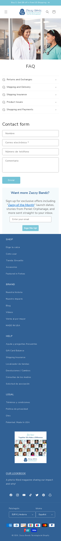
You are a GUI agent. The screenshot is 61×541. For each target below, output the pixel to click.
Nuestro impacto (14, 298)
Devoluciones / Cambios (18, 370)
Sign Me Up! (30, 228)
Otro (8, 415)
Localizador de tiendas (17, 364)
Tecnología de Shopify (40, 535)
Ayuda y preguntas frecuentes (21, 344)
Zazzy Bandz (25, 535)
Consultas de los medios (18, 377)
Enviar (11, 180)
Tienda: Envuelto (14, 260)
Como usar (11, 253)
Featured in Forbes (15, 273)
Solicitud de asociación (18, 383)
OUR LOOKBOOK (16, 473)
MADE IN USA (13, 325)
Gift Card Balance (15, 350)
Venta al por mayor (16, 318)
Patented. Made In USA (18, 422)
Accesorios (11, 267)
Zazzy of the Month (21, 205)
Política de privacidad (17, 409)
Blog (8, 305)
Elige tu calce (13, 247)
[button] (6, 12)
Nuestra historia (14, 292)
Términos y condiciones (18, 402)
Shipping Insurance (15, 357)
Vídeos (9, 312)
